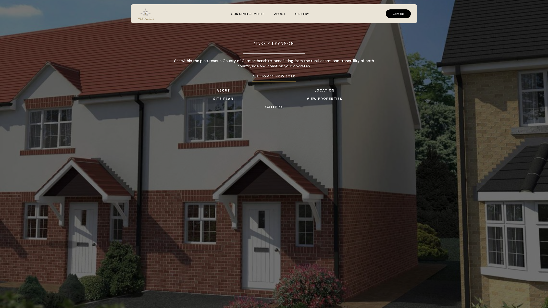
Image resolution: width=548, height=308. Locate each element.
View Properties (324, 99)
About (279, 14)
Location (325, 90)
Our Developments (247, 14)
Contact (398, 14)
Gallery (302, 14)
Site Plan (223, 99)
